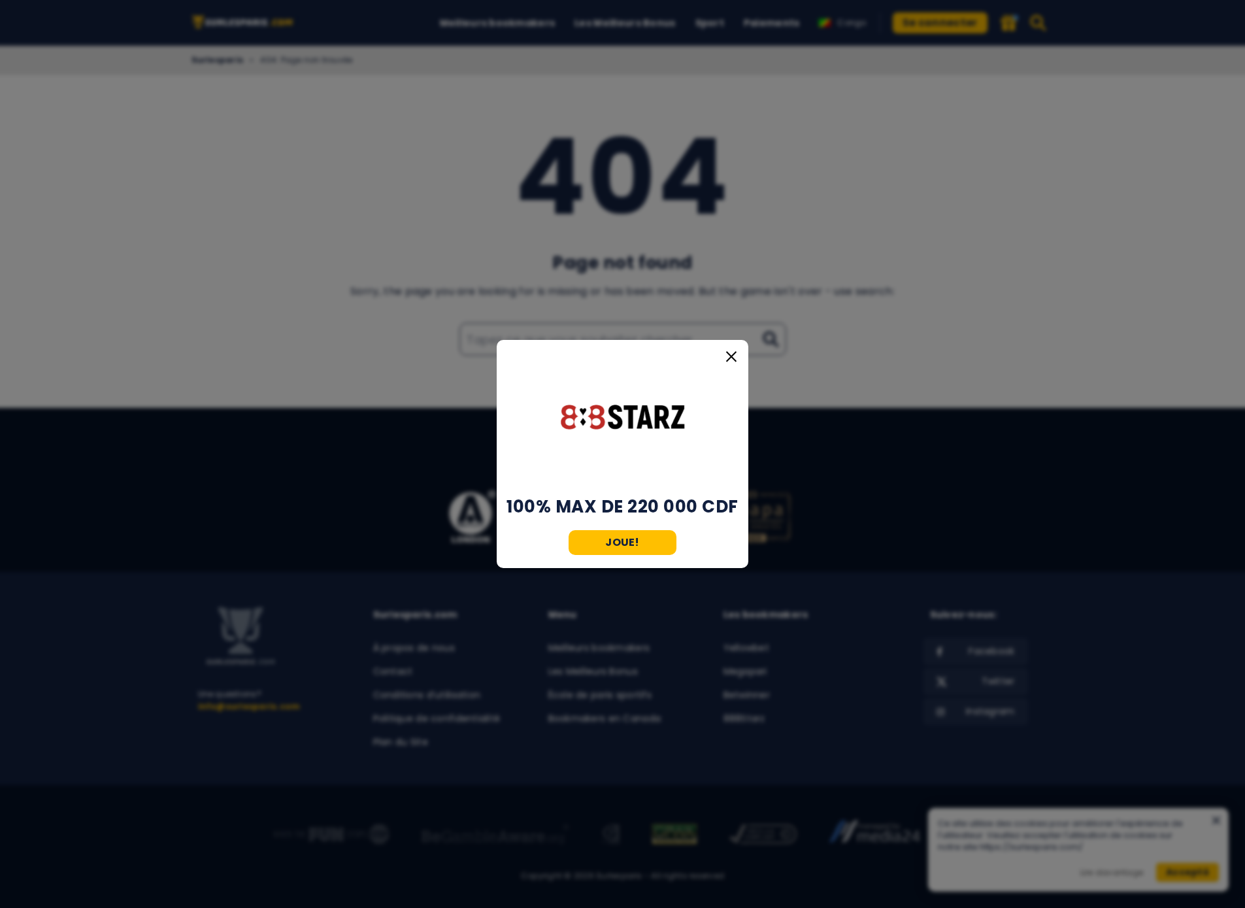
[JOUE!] (622, 418)
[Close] (731, 356)
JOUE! (622, 542)
